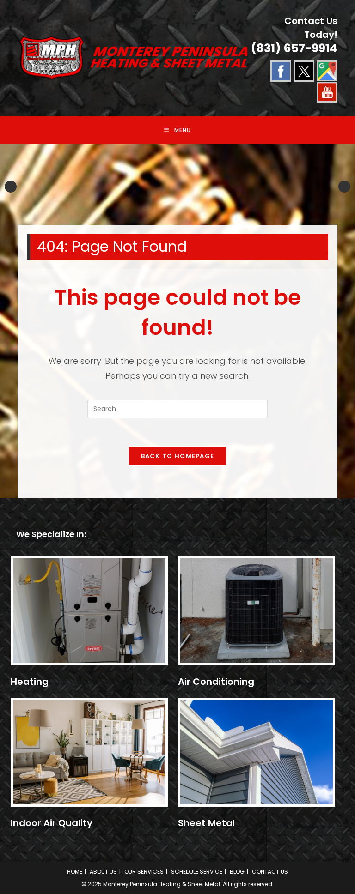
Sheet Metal (206, 822)
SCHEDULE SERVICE (196, 872)
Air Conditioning (216, 681)
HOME (74, 872)
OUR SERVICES (144, 872)
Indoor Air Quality (51, 822)
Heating (30, 681)
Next (344, 187)
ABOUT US (103, 872)
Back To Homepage (177, 456)
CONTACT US (270, 872)
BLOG (237, 872)
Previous (11, 187)
